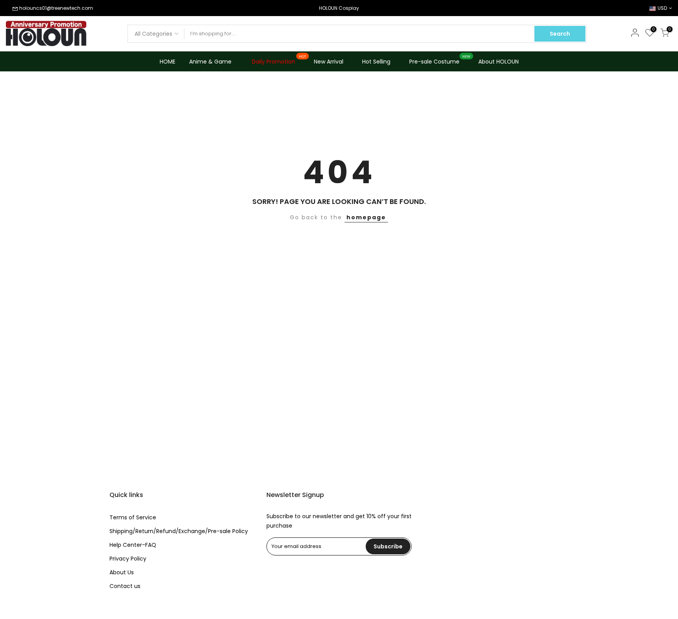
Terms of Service (132, 517)
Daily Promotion (279, 60)
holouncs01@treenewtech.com (56, 8)
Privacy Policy (127, 559)
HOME (167, 62)
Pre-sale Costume (440, 60)
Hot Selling (376, 62)
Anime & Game (210, 62)
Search (560, 34)
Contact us (124, 586)
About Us (121, 572)
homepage (366, 217)
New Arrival (328, 62)
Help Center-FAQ (132, 545)
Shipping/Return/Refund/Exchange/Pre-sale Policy (178, 531)
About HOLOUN (498, 62)
